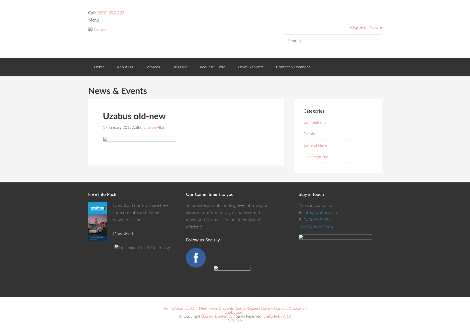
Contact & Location (290, 308)
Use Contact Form (316, 227)
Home (168, 308)
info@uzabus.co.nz (321, 213)
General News (316, 145)
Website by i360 (277, 316)
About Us (182, 308)
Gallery (267, 308)
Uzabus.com (235, 312)
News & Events (221, 308)
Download (123, 234)
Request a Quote (366, 27)
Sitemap (235, 320)
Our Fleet (199, 308)
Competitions (315, 122)
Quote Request (247, 308)
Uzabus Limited (214, 316)
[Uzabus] (97, 30)
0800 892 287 (110, 13)
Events (309, 134)
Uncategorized (316, 157)
